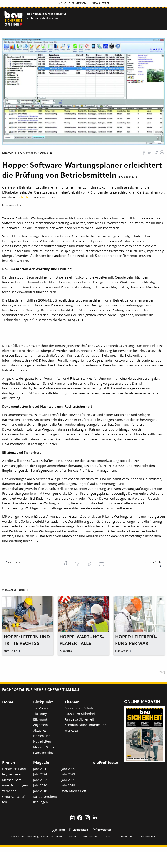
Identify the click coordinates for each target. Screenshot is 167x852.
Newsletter (101, 3)
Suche (65, 3)
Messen (80, 3)
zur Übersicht (16, 562)
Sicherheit (24, 197)
